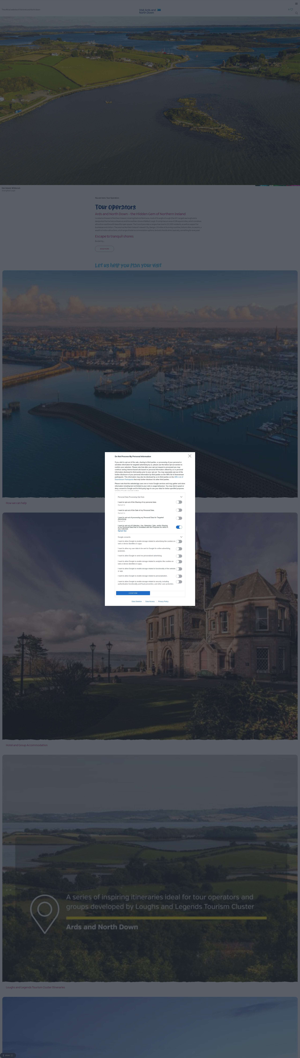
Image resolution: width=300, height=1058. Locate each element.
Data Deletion (137, 601)
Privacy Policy (163, 601)
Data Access (150, 601)
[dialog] (150, 529)
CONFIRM (133, 593)
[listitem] (150, 497)
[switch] (179, 502)
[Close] (190, 456)
